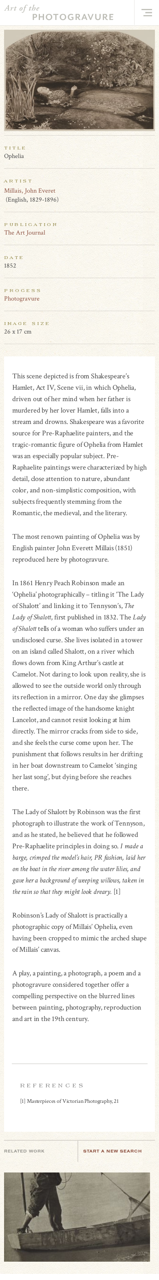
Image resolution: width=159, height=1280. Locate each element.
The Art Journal (24, 232)
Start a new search (112, 1151)
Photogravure (22, 298)
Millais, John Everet (29, 191)
